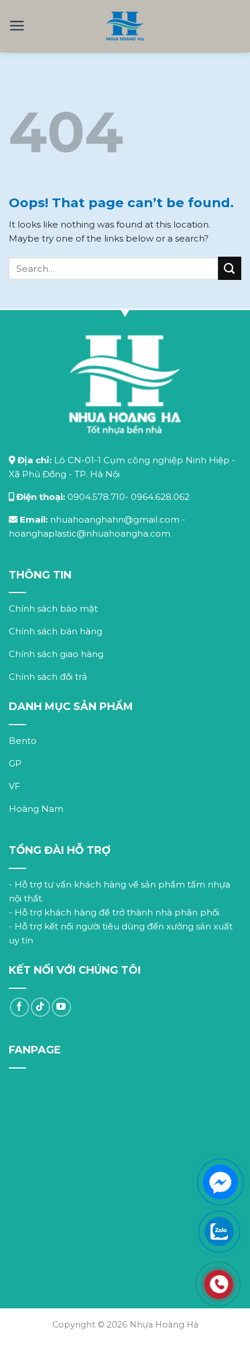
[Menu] (17, 26)
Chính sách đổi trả (48, 676)
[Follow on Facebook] (19, 1007)
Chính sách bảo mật (53, 608)
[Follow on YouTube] (61, 1007)
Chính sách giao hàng (56, 653)
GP (15, 763)
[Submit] (229, 268)
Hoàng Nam (36, 808)
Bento (23, 740)
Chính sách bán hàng (55, 631)
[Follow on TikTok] (40, 1007)
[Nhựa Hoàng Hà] (125, 26)
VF (14, 786)
